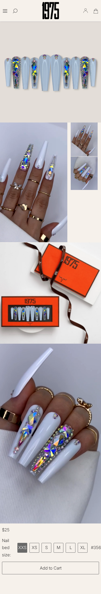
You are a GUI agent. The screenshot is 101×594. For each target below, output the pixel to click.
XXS (22, 547)
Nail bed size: (6, 547)
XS (34, 547)
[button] (5, 9)
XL (82, 547)
